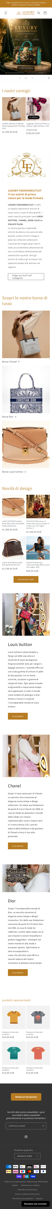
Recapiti (39, 1198)
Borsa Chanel (9, 361)
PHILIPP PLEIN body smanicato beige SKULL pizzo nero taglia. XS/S (38, 564)
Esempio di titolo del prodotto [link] (10, 1033)
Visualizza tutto (26, 579)
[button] (6, 13)
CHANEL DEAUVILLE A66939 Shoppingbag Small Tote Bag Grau (13, 125)
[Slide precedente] (19, 78)
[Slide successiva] (32, 78)
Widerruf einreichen (26, 1096)
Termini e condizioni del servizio (27, 1194)
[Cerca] (39, 13)
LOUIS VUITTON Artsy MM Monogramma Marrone (12, 563)
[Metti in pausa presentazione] (49, 78)
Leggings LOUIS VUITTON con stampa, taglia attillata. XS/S (38, 124)
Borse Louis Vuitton (12, 471)
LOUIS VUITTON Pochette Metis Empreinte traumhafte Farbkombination (13, 523)
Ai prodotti (17, 716)
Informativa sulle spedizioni (23, 1198)
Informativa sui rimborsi (30, 1185)
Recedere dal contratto (35, 1204)
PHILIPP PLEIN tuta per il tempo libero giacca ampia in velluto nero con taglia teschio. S (37, 524)
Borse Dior (7, 416)
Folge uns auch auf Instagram (22, 276)
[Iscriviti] (43, 1126)
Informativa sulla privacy (27, 1190)
